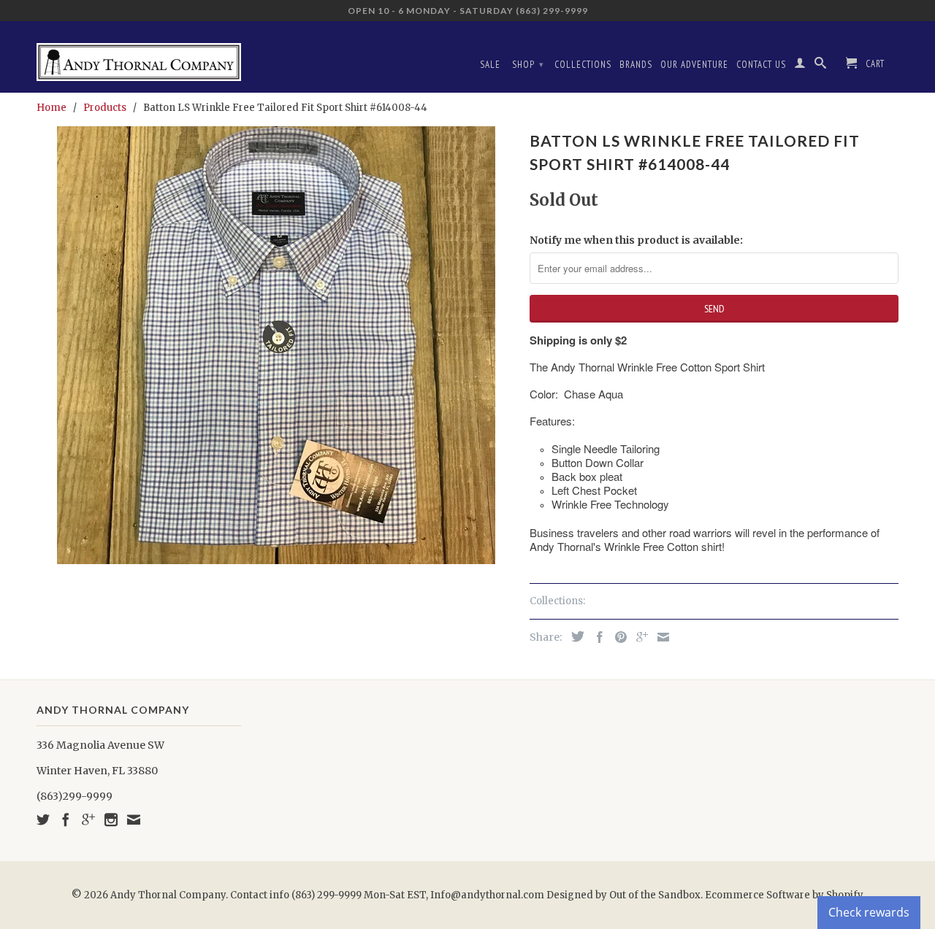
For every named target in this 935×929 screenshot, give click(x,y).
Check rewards (868, 912)
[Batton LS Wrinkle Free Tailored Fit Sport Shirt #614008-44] (276, 345)
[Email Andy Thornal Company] (133, 819)
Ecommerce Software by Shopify (784, 895)
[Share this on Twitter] (574, 636)
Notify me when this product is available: (636, 240)
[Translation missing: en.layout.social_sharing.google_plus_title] (638, 637)
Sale (490, 64)
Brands (635, 64)
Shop (528, 64)
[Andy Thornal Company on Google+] (88, 819)
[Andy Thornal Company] (139, 56)
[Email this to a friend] (659, 637)
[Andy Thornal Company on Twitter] (43, 819)
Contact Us (761, 64)
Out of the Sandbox (655, 895)
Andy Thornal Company (168, 895)
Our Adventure (694, 64)
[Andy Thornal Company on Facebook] (65, 819)
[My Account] (800, 65)
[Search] (820, 65)
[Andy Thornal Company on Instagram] (111, 819)
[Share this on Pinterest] (617, 637)
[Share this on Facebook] (596, 637)
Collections (582, 64)
